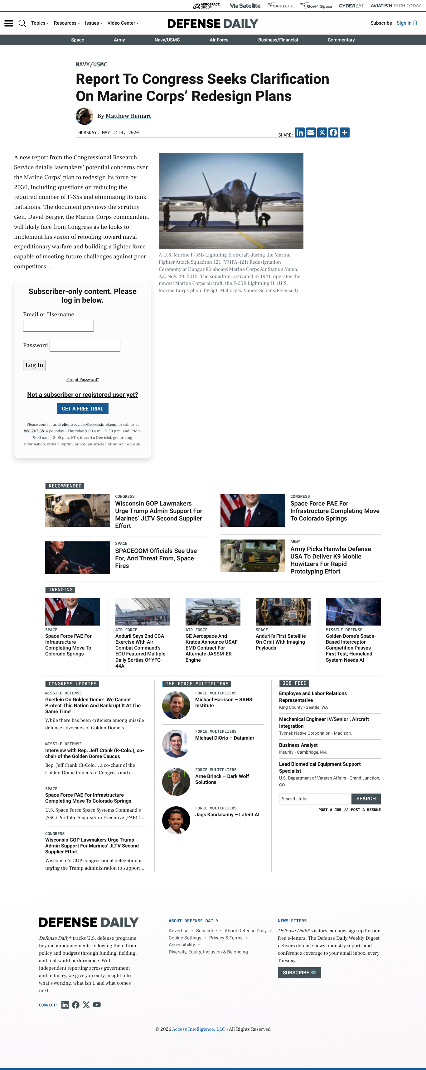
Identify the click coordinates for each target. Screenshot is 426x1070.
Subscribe (381, 23)
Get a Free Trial (83, 409)
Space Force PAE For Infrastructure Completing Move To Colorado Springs (335, 511)
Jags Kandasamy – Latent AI (227, 815)
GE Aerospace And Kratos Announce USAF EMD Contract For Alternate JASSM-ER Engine (212, 648)
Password (35, 345)
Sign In (405, 23)
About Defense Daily (246, 930)
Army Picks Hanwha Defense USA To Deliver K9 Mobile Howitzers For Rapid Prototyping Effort (330, 560)
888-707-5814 (36, 431)
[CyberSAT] (351, 5)
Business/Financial (278, 40)
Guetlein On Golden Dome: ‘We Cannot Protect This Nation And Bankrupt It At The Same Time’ (93, 705)
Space (77, 40)
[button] (9, 23)
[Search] (22, 23)
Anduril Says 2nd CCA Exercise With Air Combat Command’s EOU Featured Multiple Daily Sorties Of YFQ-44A (140, 651)
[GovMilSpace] (316, 5)
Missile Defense (344, 630)
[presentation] (176, 705)
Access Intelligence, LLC (198, 1029)
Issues (92, 23)
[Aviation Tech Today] (396, 5)
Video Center (121, 23)
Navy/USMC (167, 40)
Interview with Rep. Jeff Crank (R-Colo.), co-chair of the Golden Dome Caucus (94, 753)
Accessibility (182, 945)
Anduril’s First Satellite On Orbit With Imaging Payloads (281, 642)
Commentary (341, 40)
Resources (65, 23)
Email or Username (48, 314)
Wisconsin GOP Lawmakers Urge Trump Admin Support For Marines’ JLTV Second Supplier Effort (158, 515)
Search (366, 799)
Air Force (219, 40)
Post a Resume (366, 809)
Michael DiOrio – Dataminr (224, 738)
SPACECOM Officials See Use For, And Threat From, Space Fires (156, 558)
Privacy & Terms (226, 938)
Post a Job (329, 809)
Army (119, 40)
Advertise (178, 930)
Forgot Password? (82, 379)
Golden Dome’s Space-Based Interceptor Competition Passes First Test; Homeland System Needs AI (351, 648)
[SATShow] (280, 5)
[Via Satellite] (245, 5)
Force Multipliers (216, 693)
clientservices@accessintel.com (90, 424)
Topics (38, 23)
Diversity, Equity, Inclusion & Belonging (208, 952)
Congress (55, 834)
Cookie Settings (185, 938)
